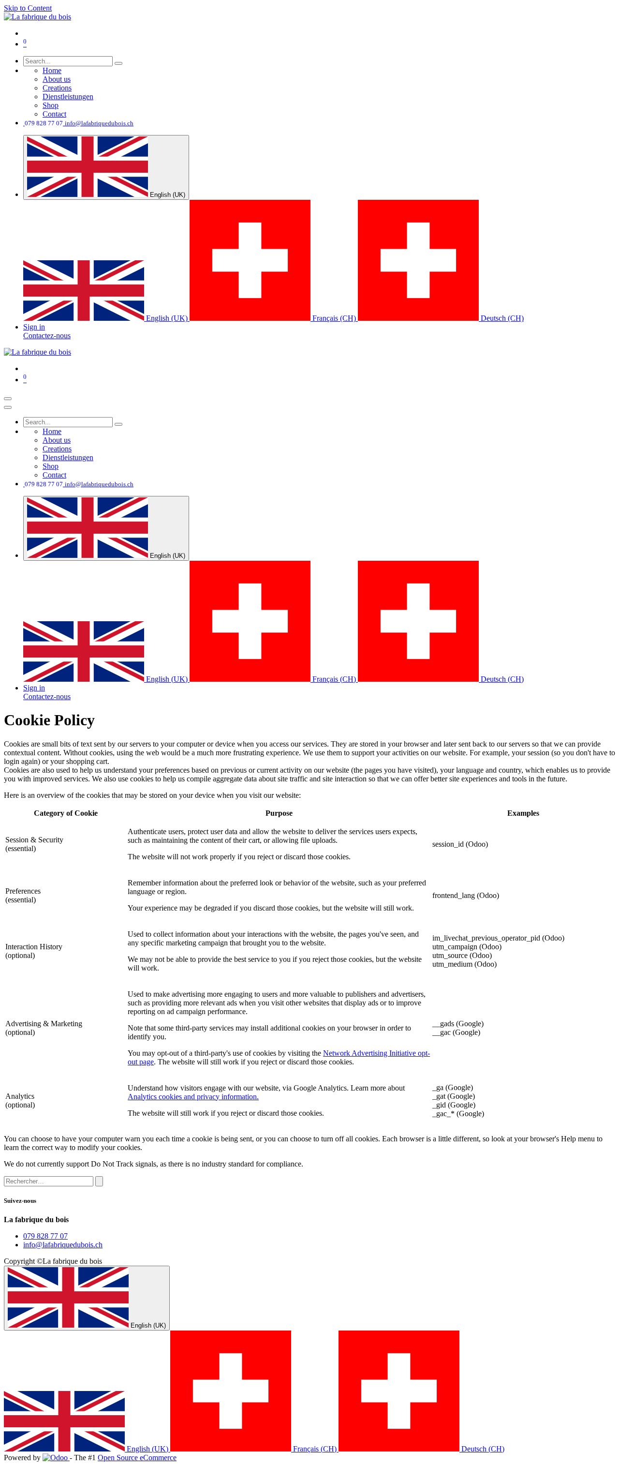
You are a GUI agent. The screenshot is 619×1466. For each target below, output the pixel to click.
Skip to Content (28, 8)
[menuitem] (52, 70)
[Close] (8, 407)
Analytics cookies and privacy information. (193, 1096)
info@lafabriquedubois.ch (63, 1245)
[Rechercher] (99, 1181)
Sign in (34, 327)
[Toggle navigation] (8, 398)
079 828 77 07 (45, 1236)
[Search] (118, 63)
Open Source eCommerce (137, 1457)
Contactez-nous (47, 335)
